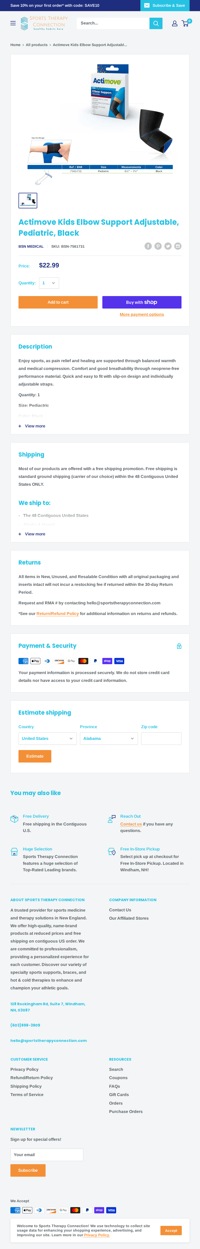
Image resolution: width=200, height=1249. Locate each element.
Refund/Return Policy (31, 1077)
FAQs (114, 1086)
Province (88, 727)
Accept (171, 1230)
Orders (116, 1103)
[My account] (174, 23)
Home (15, 45)
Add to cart (58, 302)
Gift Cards (119, 1094)
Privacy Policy (24, 1069)
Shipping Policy (26, 1086)
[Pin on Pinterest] (158, 246)
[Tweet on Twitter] (168, 246)
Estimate (34, 756)
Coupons (118, 1077)
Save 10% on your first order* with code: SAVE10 (54, 5)
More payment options (142, 314)
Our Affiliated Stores (129, 918)
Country (26, 727)
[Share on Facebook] (148, 246)
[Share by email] (178, 246)
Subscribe (28, 1170)
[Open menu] (13, 23)
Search (116, 1069)
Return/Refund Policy (57, 613)
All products (37, 45)
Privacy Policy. (96, 1235)
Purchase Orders (126, 1111)
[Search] (155, 23)
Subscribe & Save (169, 5)
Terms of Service (26, 1094)
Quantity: (27, 283)
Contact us (131, 824)
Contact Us (120, 910)
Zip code (149, 727)
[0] (185, 23)
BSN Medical (31, 246)
